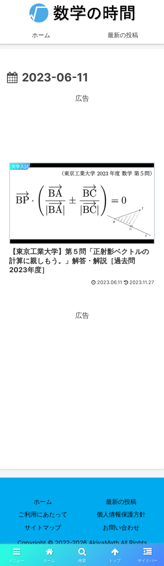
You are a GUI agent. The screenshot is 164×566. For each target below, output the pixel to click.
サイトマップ (42, 527)
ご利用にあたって (42, 514)
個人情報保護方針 (121, 514)
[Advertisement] (82, 126)
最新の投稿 (121, 501)
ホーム (43, 501)
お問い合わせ (121, 527)
